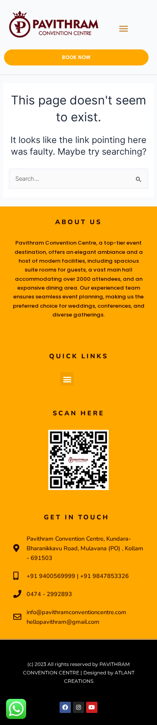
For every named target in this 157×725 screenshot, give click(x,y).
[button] (123, 28)
